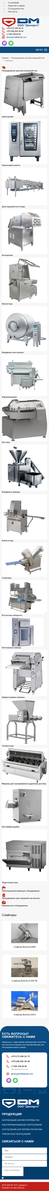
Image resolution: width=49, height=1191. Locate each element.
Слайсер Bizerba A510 (25, 1015)
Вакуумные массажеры (13, 352)
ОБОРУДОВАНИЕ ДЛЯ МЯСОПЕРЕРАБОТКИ (20, 1120)
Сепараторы (8, 746)
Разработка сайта (10, 1188)
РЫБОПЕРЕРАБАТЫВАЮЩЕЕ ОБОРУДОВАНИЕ (22, 1125)
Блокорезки (7, 255)
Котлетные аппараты (12, 615)
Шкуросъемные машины (13, 697)
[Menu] (41, 50)
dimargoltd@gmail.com (16, 37)
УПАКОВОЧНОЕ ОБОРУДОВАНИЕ (16, 1134)
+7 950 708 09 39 (13, 34)
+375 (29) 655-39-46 (14, 31)
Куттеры (6, 442)
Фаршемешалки (9, 397)
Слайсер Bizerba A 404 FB (24, 981)
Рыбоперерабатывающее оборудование (21, 891)
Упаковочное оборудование (15, 906)
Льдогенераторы (10, 883)
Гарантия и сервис (16, 6)
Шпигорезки (7, 117)
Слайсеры (6, 578)
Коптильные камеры (11, 648)
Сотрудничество (16, 9)
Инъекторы (7, 304)
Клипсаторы (8, 541)
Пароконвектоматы (11, 165)
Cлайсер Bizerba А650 (25, 947)
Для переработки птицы (13, 207)
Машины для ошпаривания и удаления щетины (24, 784)
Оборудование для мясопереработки (19, 71)
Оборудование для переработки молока (21, 898)
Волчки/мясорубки (10, 827)
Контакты (12, 12)
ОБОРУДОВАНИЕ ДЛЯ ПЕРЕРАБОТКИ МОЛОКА (22, 1129)
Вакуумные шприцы (11, 492)
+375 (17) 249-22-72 (14, 28)
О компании (13, 3)
